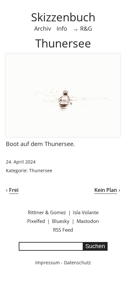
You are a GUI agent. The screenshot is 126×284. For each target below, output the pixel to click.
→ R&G (82, 28)
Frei (13, 190)
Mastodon (88, 221)
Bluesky (60, 221)
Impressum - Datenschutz (63, 262)
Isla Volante (86, 212)
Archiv (42, 28)
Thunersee (40, 170)
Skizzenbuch (63, 17)
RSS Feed (63, 229)
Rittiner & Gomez (47, 212)
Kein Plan (105, 190)
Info (62, 28)
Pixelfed (36, 221)
